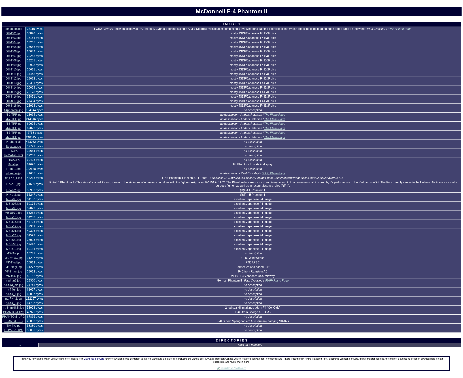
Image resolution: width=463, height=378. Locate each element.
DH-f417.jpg (13, 101)
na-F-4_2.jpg (13, 298)
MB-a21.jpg (13, 230)
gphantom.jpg (13, 173)
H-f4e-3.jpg (13, 194)
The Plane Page (274, 114)
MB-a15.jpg (13, 221)
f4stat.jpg (13, 164)
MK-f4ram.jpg (13, 271)
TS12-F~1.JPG (13, 330)
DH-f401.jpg (13, 33)
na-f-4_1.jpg (13, 294)
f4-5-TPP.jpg (14, 132)
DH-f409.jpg (13, 64)
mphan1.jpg (13, 280)
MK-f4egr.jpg (13, 267)
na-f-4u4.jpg (13, 289)
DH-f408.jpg (13, 60)
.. (20, 344)
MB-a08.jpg (13, 208)
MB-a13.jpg (13, 217)
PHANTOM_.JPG (13, 316)
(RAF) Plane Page (399, 28)
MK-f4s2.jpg (13, 276)
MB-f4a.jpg (13, 253)
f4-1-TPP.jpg (14, 114)
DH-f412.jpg (13, 78)
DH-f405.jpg (13, 46)
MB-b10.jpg (13, 248)
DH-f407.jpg (13, 55)
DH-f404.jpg (13, 42)
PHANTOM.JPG (13, 312)
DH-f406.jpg (13, 51)
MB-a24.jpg (13, 235)
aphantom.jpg (13, 28)
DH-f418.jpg (13, 105)
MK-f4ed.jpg (13, 262)
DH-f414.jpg (13, 87)
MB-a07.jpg (13, 203)
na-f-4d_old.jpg (13, 285)
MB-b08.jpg (13, 244)
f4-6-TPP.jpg (14, 137)
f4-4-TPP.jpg (14, 128)
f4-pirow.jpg (13, 146)
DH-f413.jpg (13, 83)
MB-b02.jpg (13, 239)
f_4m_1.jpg (13, 168)
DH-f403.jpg (13, 37)
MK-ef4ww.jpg (14, 257)
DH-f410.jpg (13, 69)
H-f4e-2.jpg (13, 190)
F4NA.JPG (13, 159)
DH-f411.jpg (13, 74)
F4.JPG (13, 150)
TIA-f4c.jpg (13, 325)
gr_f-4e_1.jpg (13, 177)
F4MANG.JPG (13, 155)
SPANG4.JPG (14, 321)
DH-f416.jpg (13, 96)
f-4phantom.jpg (13, 110)
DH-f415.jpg (13, 92)
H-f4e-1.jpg (13, 184)
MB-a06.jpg (13, 199)
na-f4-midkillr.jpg (13, 307)
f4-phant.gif (13, 141)
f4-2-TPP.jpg (14, 119)
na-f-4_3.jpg (13, 303)
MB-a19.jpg (13, 226)
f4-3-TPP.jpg (14, 123)
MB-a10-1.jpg (13, 212)
